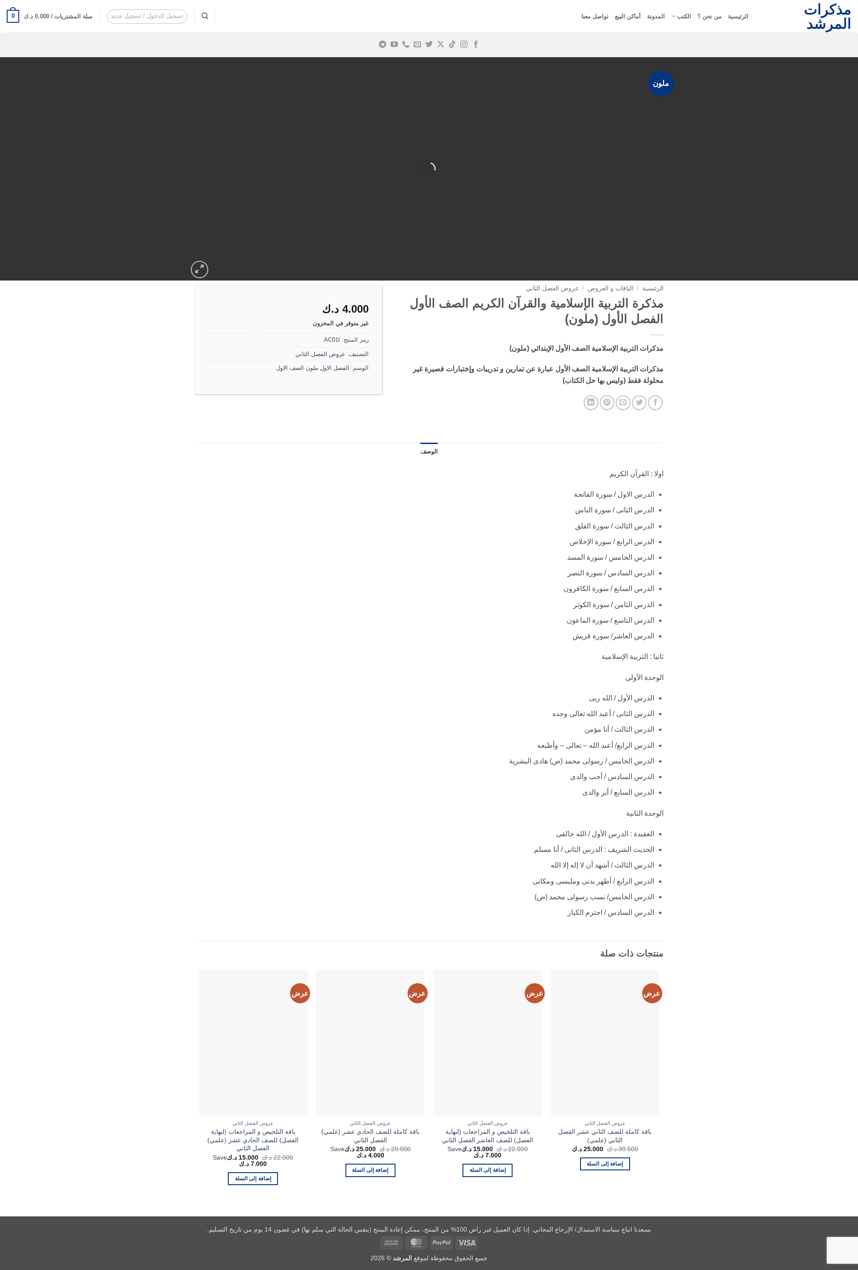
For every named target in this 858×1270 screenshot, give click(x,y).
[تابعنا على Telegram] (382, 45)
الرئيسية (738, 16)
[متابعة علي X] (440, 45)
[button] (147, 16)
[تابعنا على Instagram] (463, 45)
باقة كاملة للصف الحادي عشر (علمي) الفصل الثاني (370, 1136)
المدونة (656, 16)
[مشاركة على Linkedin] (591, 402)
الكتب (684, 16)
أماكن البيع (628, 16)
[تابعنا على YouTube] (394, 45)
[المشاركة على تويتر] (639, 402)
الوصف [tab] (429, 451)
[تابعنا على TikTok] (452, 45)
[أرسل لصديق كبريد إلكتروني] (623, 402)
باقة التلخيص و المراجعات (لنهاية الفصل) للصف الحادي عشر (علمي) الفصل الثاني (253, 1140)
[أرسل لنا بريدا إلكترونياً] (417, 45)
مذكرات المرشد (827, 16)
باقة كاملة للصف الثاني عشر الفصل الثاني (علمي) (605, 1136)
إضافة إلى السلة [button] (605, 1163)
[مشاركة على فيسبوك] (655, 402)
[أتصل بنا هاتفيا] (405, 45)
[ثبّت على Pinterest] (607, 402)
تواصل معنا (595, 16)
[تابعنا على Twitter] (429, 45)
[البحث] (205, 16)
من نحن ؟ (710, 16)
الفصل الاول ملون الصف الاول (312, 368)
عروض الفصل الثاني (552, 288)
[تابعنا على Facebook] (475, 45)
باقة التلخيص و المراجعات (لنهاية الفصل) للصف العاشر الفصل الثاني (487, 1136)
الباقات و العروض (610, 288)
